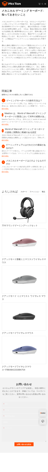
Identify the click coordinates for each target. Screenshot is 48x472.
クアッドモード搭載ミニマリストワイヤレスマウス (24, 261)
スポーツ (24, 192)
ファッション (34, 192)
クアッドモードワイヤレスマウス (17, 333)
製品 (43, 192)
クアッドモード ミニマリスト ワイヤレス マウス (24, 297)
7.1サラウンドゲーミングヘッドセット (20, 225)
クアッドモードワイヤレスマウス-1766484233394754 (16, 368)
